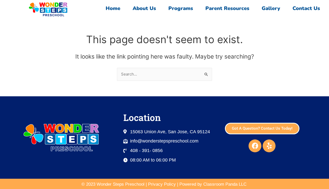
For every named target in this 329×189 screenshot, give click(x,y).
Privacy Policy (162, 184)
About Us (144, 8)
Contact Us (306, 8)
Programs (180, 8)
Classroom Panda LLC (225, 184)
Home (113, 8)
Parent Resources (227, 8)
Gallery (271, 8)
